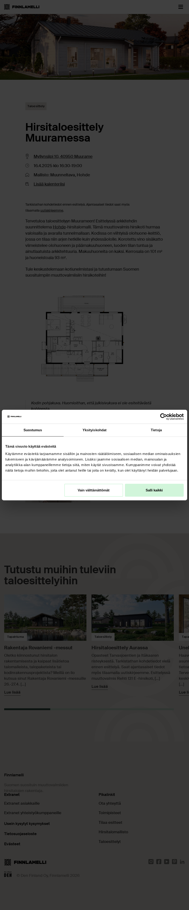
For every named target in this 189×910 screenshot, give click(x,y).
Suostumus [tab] (33, 430)
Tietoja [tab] (156, 430)
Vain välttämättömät (93, 490)
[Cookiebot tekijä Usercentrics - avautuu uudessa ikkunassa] (163, 416)
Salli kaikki (154, 490)
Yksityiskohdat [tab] (94, 430)
